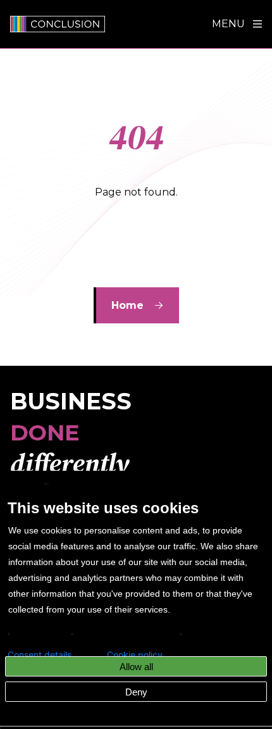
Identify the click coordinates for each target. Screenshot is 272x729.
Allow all (136, 666)
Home (127, 305)
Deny (136, 692)
